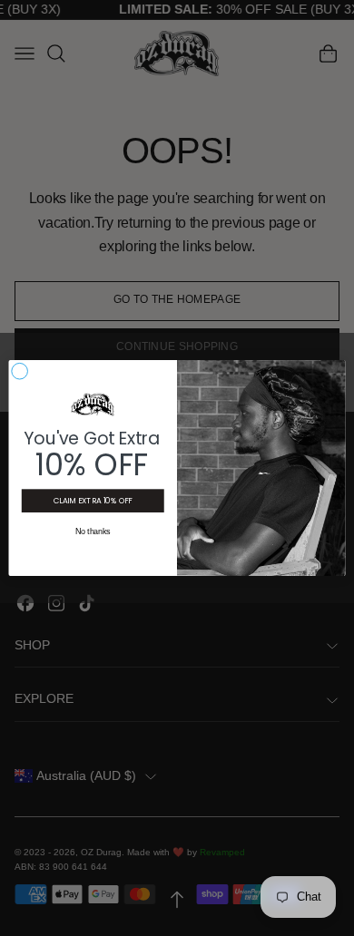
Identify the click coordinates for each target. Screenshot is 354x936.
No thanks (93, 532)
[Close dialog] (19, 371)
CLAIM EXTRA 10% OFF (93, 500)
